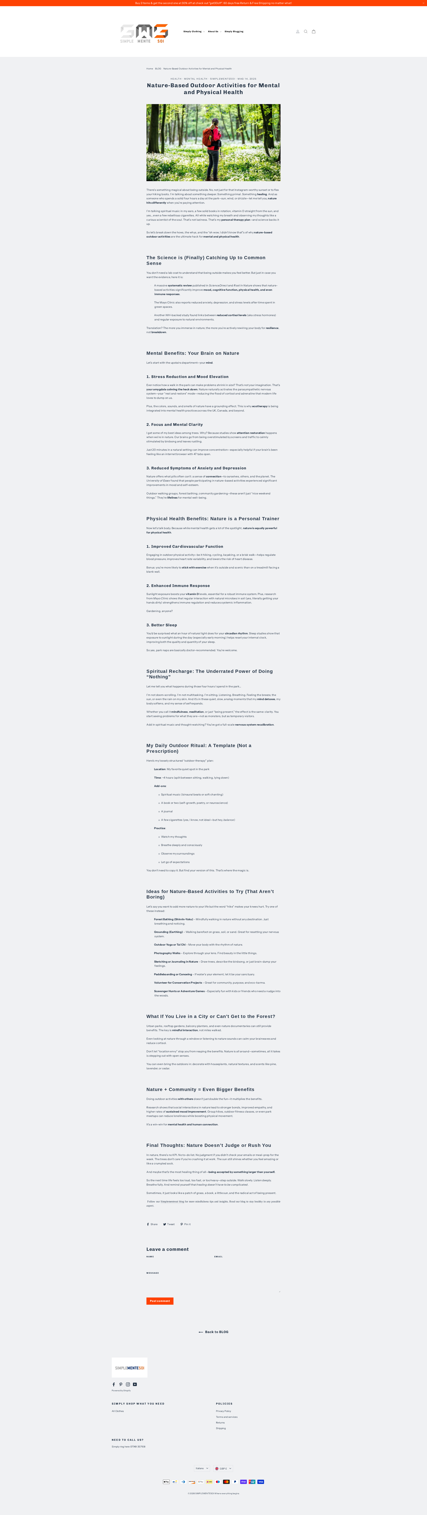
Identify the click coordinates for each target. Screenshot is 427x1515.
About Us (213, 31)
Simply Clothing (192, 31)
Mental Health (196, 78)
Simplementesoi (222, 78)
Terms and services (227, 1416)
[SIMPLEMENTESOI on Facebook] (114, 1384)
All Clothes (118, 1411)
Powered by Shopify (121, 1390)
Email (218, 1256)
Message (152, 1273)
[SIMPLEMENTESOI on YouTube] (135, 1384)
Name (150, 1256)
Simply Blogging (234, 31)
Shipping (221, 1428)
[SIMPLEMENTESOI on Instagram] (128, 1384)
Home (149, 68)
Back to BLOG (216, 1332)
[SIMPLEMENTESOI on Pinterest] (121, 1384)
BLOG (158, 68)
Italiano (200, 1468)
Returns (220, 1422)
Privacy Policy (223, 1411)
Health (176, 78)
